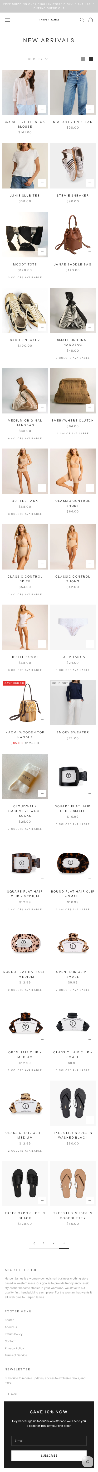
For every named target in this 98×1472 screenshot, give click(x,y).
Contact (10, 1341)
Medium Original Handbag (25, 423)
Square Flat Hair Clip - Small (73, 808)
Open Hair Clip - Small (72, 974)
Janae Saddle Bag (73, 264)
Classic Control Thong (73, 579)
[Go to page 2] (34, 1243)
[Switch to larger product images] (83, 59)
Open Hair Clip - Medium (25, 1054)
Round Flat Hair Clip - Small (73, 894)
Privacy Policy (14, 1348)
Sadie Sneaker (25, 340)
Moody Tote (25, 264)
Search (9, 1320)
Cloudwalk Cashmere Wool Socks (25, 811)
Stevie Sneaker (73, 195)
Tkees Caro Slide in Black (25, 1215)
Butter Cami (25, 657)
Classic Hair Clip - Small (73, 1054)
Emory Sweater (73, 732)
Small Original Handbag (73, 342)
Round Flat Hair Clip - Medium (25, 974)
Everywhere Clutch (73, 420)
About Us (11, 1327)
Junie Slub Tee (25, 195)
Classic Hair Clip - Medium (25, 1135)
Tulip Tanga (72, 657)
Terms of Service (16, 1355)
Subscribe (49, 1455)
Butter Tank (25, 501)
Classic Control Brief (25, 579)
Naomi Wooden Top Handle (24, 735)
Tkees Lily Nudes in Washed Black (73, 1135)
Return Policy (14, 1334)
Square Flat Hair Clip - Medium (25, 894)
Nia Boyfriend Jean (73, 122)
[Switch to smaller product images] (91, 59)
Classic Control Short (73, 503)
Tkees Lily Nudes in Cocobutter (73, 1215)
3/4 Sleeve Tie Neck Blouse (25, 124)
